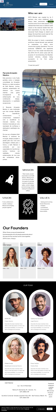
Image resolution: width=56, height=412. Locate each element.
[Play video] (12, 24)
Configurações (41, 409)
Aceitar (49, 409)
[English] (2, 1)
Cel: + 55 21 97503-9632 (24, 386)
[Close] (54, 409)
